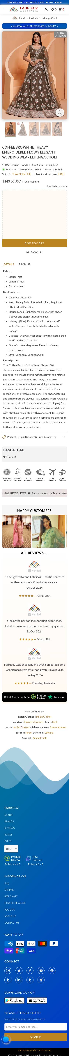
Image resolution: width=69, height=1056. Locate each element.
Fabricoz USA (44, 1050)
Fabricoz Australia (28, 18)
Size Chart (10, 896)
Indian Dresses (22, 727)
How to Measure (15, 903)
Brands (9, 821)
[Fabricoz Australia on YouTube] (42, 970)
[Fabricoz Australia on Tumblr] (9, 979)
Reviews (9, 828)
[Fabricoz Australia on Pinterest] (53, 970)
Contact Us (11, 922)
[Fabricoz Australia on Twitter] (20, 970)
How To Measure (56, 185)
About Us (10, 916)
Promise (24, 264)
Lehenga (21, 354)
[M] (6, 9)
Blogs (8, 834)
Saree (28, 732)
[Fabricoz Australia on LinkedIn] (20, 979)
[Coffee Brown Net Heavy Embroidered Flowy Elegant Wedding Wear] (34, 75)
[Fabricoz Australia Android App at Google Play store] (15, 1005)
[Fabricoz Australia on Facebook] (31, 970)
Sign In (8, 815)
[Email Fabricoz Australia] (42, 979)
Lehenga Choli (49, 18)
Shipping (9, 889)
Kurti (54, 722)
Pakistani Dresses (34, 722)
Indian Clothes (44, 716)
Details (9, 264)
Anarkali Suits (40, 737)
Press (7, 841)
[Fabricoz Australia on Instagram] (9, 970)
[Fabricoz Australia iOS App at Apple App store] (36, 1005)
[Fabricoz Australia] (23, 9)
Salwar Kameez (58, 727)
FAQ (6, 883)
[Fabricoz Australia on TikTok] (31, 979)
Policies (9, 909)
